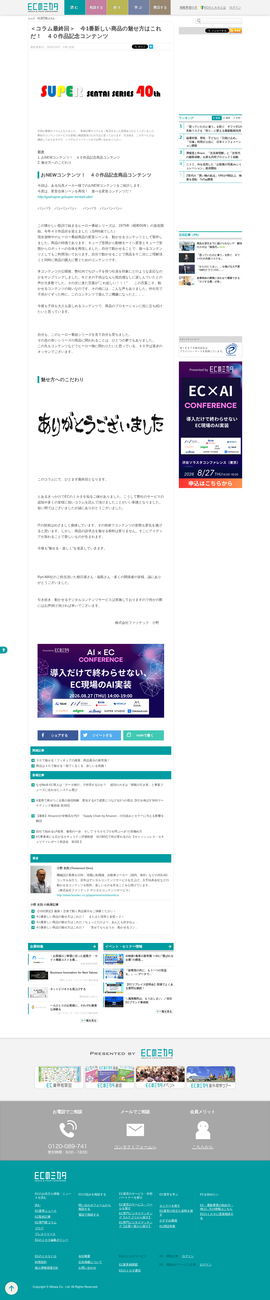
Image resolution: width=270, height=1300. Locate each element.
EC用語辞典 (167, 1226)
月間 (238, 118)
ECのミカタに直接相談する (217, 1215)
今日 (217, 118)
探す (117, 7)
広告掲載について (90, 1262)
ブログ (39, 1228)
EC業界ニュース (46, 1210)
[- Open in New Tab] (210, 346)
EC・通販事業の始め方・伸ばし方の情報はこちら (217, 1207)
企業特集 (36, 946)
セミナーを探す (169, 1205)
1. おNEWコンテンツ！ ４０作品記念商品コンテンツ (79, 157)
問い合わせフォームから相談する (94, 1207)
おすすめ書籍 (168, 1220)
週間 (227, 118)
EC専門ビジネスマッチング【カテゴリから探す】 (136, 1215)
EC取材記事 (43, 1216)
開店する (160, 7)
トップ (31, 18)
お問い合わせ (87, 1267)
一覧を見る (90, 1020)
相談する (96, 7)
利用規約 (41, 1262)
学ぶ (138, 7)
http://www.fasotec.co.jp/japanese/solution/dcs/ (88, 895)
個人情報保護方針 (46, 1267)
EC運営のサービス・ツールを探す (136, 1206)
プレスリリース (45, 1234)
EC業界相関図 (128, 1264)
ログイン (188, 1256)
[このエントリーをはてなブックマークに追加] (151, 46)
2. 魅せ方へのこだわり (55, 162)
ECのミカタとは (46, 1256)
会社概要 (84, 1256)
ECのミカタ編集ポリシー (51, 1240)
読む (74, 7)
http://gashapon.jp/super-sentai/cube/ (65, 197)
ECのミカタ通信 (130, 1270)
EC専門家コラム (46, 18)
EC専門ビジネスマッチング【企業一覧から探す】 (136, 1224)
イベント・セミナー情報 (123, 946)
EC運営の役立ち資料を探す (176, 1212)
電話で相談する (88, 1214)
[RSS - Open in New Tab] (235, 30)
